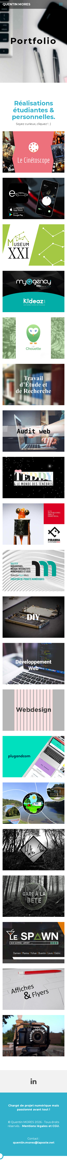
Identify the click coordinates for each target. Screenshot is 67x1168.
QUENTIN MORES (16, 4)
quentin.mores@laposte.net (33, 1142)
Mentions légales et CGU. (40, 1126)
